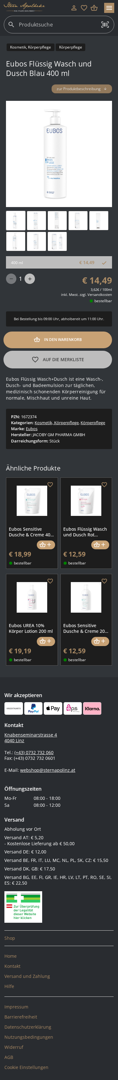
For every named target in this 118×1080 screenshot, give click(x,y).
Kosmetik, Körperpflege (57, 422)
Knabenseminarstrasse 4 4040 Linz (30, 738)
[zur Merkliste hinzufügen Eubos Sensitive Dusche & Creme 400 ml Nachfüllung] (50, 485)
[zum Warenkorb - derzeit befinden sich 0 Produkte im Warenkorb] (94, 8)
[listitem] (58, 938)
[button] (105, 24)
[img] (15, 220)
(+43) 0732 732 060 (33, 752)
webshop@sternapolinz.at (47, 770)
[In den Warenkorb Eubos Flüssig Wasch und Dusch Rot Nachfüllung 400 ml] (100, 545)
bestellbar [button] (103, 300)
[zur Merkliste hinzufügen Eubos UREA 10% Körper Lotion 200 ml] (50, 581)
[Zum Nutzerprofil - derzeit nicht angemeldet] (74, 8)
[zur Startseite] (36, 8)
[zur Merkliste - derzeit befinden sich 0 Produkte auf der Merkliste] (84, 8)
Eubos (31, 428)
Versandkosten (99, 294)
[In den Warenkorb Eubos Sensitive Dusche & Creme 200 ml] (100, 641)
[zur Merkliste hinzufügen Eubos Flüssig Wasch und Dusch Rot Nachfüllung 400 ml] (104, 485)
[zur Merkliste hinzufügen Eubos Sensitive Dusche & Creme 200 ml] (104, 581)
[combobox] (57, 27)
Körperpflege (93, 422)
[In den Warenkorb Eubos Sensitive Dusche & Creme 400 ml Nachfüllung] (46, 545)
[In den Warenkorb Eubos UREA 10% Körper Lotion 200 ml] (46, 641)
